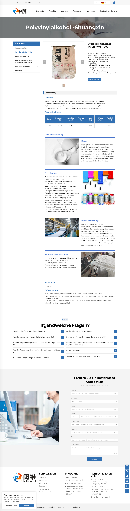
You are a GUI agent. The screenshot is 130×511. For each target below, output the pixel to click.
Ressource (77, 11)
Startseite (40, 11)
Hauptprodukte (21, 48)
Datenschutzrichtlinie (71, 507)
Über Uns (64, 11)
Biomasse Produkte (22, 66)
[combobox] (94, 401)
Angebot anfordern (94, 79)
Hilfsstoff (18, 70)
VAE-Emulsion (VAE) (22, 56)
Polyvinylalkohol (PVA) (23, 52)
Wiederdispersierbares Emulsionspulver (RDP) (23, 61)
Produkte (52, 11)
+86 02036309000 (26, 3)
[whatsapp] (114, 2)
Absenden (94, 459)
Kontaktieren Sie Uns (108, 11)
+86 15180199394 (97, 492)
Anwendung (90, 11)
